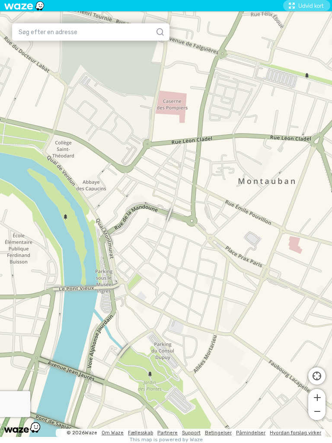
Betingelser (218, 433)
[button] (317, 396)
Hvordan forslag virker (295, 433)
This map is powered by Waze (166, 440)
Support (191, 433)
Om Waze (113, 433)
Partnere (167, 433)
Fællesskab (140, 433)
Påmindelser (250, 433)
